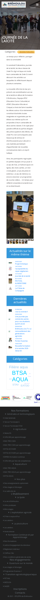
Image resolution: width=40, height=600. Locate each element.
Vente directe (9, 531)
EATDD (25, 385)
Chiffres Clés (9, 553)
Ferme (29, 376)
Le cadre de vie (9, 491)
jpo (30, 373)
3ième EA (7, 433)
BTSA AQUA (8, 476)
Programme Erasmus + (13, 571)
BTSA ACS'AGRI (10, 449)
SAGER (6, 586)
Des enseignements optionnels (16, 483)
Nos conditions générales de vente (17, 557)
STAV (15, 384)
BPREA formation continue (14, 457)
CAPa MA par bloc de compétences (17, 461)
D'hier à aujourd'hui (12, 516)
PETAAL (7, 578)
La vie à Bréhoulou (11, 501)
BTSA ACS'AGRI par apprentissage (17, 453)
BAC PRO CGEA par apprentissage (17, 445)
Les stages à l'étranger (13, 567)
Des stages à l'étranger (13, 487)
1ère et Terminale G (11, 422)
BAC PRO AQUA (10, 468)
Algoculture (27, 383)
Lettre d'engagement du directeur (17, 545)
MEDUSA (7, 582)
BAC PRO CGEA (10, 441)
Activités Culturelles (27, 52)
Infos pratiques (10, 505)
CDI (10, 379)
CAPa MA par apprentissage (15, 437)
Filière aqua (18, 367)
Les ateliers (8, 520)
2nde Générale (9, 418)
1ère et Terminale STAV (13, 426)
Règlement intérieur (12, 549)
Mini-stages (8, 509)
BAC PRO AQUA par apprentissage (17, 472)
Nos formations (10, 541)
